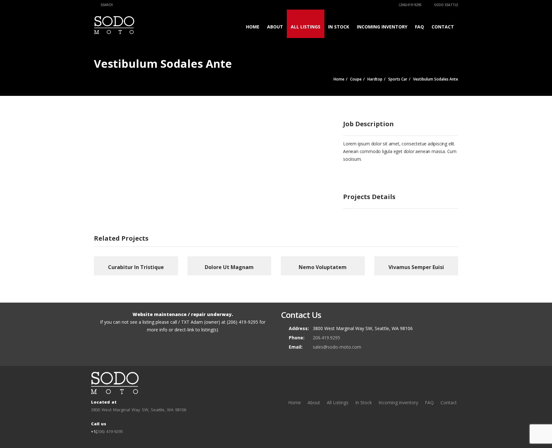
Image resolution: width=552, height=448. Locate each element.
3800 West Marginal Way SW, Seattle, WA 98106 (138, 410)
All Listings (305, 27)
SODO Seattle (445, 5)
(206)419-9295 (410, 5)
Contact (443, 27)
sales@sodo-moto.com (337, 347)
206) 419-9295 (110, 431)
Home (252, 27)
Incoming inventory (382, 27)
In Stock (338, 27)
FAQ (419, 27)
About (275, 27)
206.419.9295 (326, 338)
